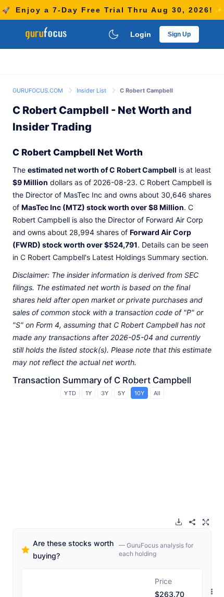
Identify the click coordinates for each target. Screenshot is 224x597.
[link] (39, 89)
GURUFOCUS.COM (39, 90)
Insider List (92, 90)
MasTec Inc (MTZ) (53, 207)
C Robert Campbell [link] (146, 90)
